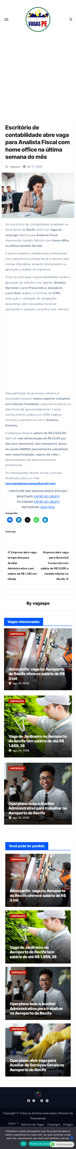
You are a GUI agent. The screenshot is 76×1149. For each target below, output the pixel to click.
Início (12, 1123)
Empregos (53, 1124)
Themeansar (38, 1118)
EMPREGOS (17, 634)
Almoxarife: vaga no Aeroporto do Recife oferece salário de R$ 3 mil (36, 674)
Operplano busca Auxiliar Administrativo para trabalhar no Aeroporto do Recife (37, 808)
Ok (23, 1143)
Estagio (68, 1124)
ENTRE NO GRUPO (47, 496)
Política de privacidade (43, 1143)
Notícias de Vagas (32, 1124)
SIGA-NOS (47, 507)
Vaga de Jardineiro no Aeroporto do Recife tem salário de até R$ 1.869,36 (37, 741)
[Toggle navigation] (6, 19)
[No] (71, 1138)
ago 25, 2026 (21, 683)
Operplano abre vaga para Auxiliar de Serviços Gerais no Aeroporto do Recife (37, 1065)
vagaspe (15, 166)
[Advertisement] (38, 73)
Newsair (64, 1113)
